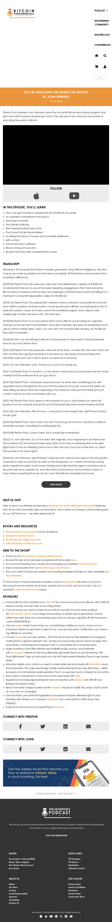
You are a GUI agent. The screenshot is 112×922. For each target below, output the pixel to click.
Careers (12, 890)
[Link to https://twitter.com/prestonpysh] (42, 726)
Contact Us (14, 903)
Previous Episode (46, 793)
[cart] (96, 66)
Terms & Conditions (77, 887)
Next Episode (65, 793)
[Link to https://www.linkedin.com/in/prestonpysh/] (65, 726)
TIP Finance (73, 862)
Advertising (14, 900)
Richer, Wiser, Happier (19, 862)
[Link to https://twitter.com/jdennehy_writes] (42, 749)
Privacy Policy (74, 884)
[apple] (36, 193)
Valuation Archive (76, 868)
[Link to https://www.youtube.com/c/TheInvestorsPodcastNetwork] (51, 916)
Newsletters (73, 865)
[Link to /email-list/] (71, 916)
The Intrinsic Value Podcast (21, 865)
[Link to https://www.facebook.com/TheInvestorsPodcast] (20, 749)
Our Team (13, 887)
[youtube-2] (74, 193)
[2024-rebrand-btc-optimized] (21, 8)
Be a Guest (14, 868)
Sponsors (13, 897)
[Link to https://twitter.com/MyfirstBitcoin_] (88, 749)
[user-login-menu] (105, 66)
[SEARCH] (105, 55)
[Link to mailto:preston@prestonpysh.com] (88, 726)
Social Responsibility (18, 893)
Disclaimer (73, 890)
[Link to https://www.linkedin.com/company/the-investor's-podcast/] (65, 749)
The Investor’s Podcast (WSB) (22, 859)
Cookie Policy (74, 893)
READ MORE (56, 484)
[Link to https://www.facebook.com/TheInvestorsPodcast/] (20, 726)
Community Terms (76, 897)
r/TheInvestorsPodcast (26, 589)
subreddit (70, 581)
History (12, 884)
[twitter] (61, 916)
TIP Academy (74, 859)
